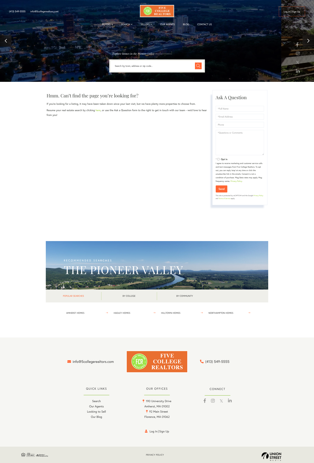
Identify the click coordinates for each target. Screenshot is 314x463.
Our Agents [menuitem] (167, 24)
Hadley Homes (122, 312)
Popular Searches (73, 295)
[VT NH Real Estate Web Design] (277, 456)
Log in (287, 11)
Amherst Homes (75, 312)
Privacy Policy (236, 181)
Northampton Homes (221, 312)
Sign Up (296, 11)
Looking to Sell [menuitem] (96, 411)
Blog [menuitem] (186, 24)
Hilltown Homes (170, 312)
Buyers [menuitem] (106, 24)
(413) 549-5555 (17, 11)
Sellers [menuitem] (145, 24)
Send (221, 189)
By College (129, 295)
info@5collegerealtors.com (44, 11)
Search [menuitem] (125, 24)
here (98, 110)
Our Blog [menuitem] (96, 417)
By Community (184, 295)
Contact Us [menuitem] (204, 24)
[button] (5, 41)
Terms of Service (224, 198)
